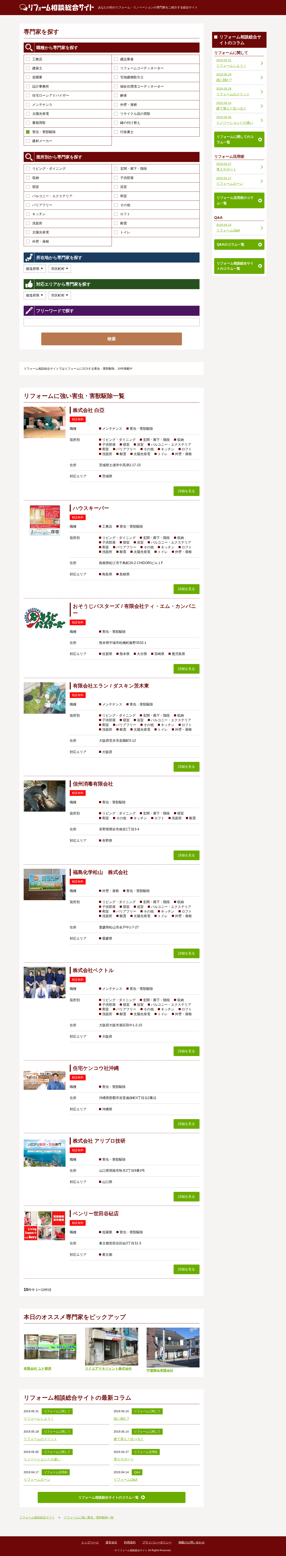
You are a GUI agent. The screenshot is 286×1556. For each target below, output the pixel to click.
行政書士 (127, 132)
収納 (35, 178)
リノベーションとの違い (42, 1459)
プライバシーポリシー (157, 1542)
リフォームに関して (57, 1411)
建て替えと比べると (129, 1439)
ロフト (125, 214)
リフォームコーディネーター (142, 68)
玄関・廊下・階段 (133, 168)
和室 (123, 196)
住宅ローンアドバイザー (50, 95)
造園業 (37, 77)
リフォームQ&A (126, 1479)
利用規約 (130, 1542)
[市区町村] (60, 269)
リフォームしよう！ (39, 1418)
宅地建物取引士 (132, 77)
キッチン (39, 214)
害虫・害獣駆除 (44, 132)
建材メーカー (42, 141)
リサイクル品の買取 (135, 113)
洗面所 (37, 223)
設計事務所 (40, 86)
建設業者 (127, 59)
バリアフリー (42, 205)
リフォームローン (37, 1479)
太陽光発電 (40, 113)
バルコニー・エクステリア (52, 196)
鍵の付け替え (130, 122)
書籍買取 (39, 122)
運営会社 (111, 1542)
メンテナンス (42, 104)
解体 (123, 95)
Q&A (137, 1472)
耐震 (123, 223)
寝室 (35, 187)
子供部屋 (127, 178)
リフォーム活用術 (145, 1452)
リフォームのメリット (40, 1439)
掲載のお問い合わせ (191, 1542)
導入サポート (124, 1459)
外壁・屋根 (128, 104)
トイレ (125, 232)
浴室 (123, 187)
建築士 (37, 68)
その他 (125, 205)
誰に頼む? (121, 1418)
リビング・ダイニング (49, 168)
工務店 (37, 59)
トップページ (90, 1542)
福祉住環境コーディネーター (142, 86)
